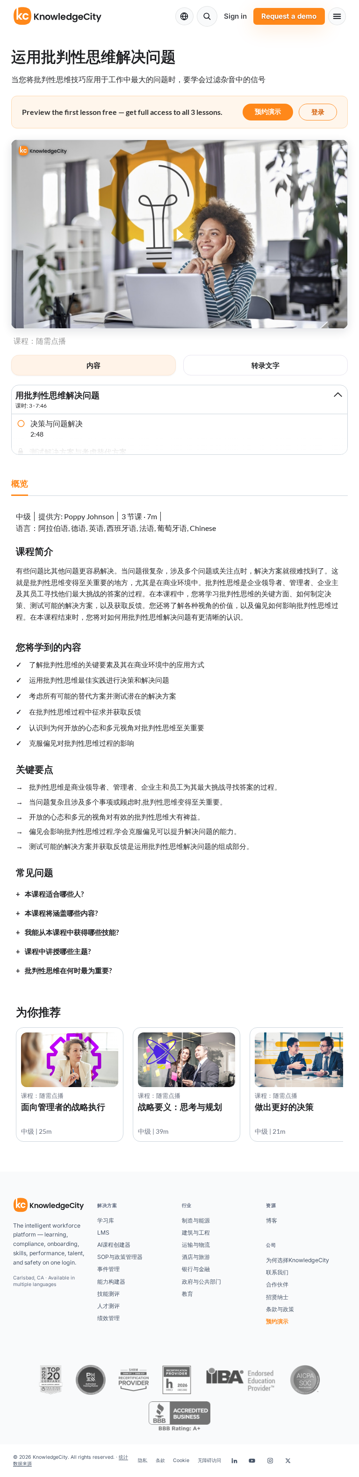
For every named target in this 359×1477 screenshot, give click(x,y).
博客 (271, 1220)
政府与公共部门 (201, 1281)
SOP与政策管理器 (120, 1256)
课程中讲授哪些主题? (58, 951)
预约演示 (268, 111)
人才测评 (108, 1305)
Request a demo (288, 16)
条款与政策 (280, 1309)
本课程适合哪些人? (54, 894)
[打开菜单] (337, 16)
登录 (317, 112)
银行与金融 (196, 1268)
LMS (103, 1232)
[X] (287, 1460)
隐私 (142, 1460)
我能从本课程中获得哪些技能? (72, 932)
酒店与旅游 (196, 1256)
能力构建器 (111, 1281)
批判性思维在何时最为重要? (68, 970)
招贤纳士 (277, 1296)
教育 (187, 1293)
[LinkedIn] (234, 1460)
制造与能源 (196, 1220)
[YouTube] (251, 1460)
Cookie (181, 1460)
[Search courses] (207, 16)
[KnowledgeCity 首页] (49, 1205)
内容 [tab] (93, 365)
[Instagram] (270, 1460)
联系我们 (277, 1272)
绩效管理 (108, 1318)
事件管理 (108, 1268)
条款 (160, 1460)
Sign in (235, 16)
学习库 (105, 1220)
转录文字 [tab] (265, 365)
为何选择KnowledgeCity (297, 1260)
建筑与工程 (196, 1232)
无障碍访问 (209, 1460)
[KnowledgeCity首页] (57, 16)
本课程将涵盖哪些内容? (61, 913)
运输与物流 (196, 1244)
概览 (19, 483)
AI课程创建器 (113, 1244)
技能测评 (108, 1293)
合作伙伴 (277, 1284)
